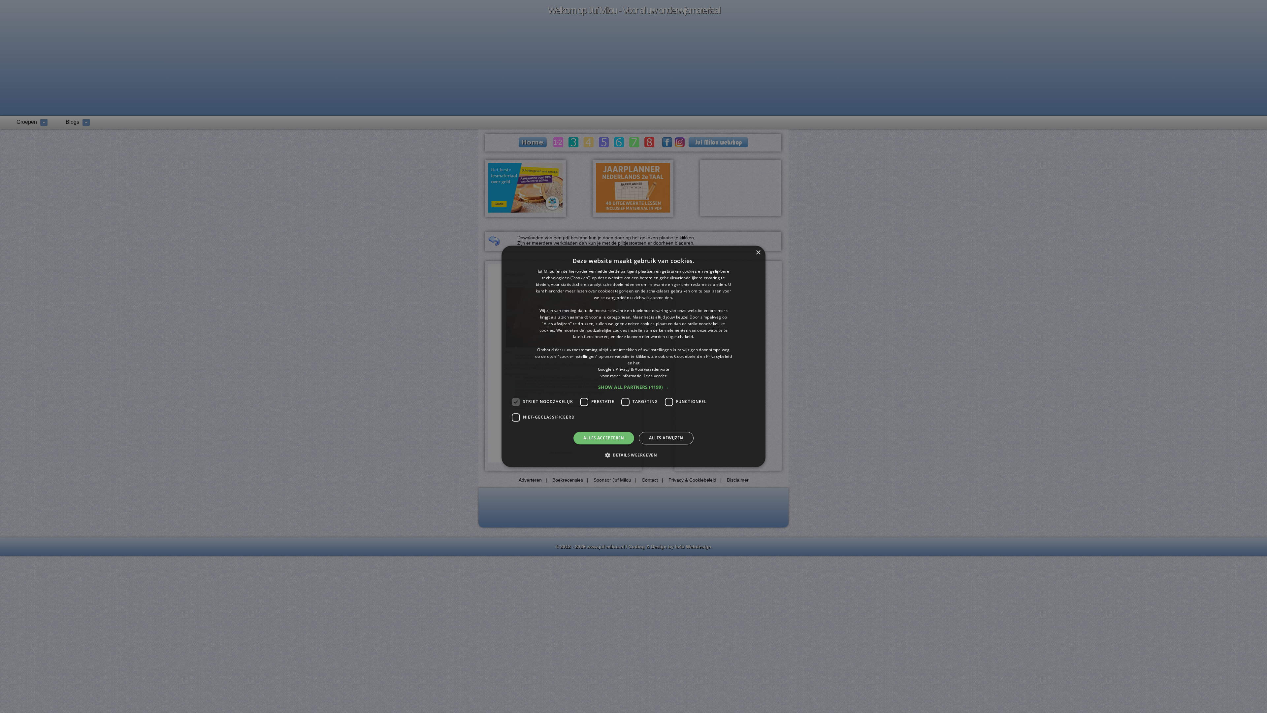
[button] (633, 387)
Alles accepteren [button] (603, 438)
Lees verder (655, 376)
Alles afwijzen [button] (666, 438)
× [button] (758, 252)
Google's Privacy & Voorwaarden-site (633, 369)
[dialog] (633, 356)
